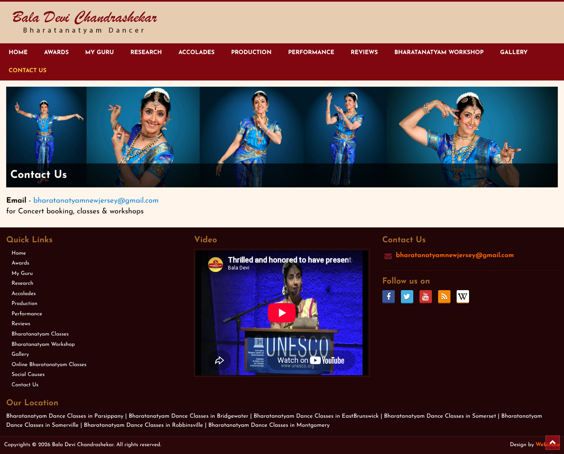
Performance (311, 53)
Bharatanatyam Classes (40, 334)
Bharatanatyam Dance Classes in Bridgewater (189, 416)
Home (18, 53)
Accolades (196, 53)
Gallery (514, 53)
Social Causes (28, 375)
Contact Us (27, 71)
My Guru (99, 53)
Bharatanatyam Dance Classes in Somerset (441, 416)
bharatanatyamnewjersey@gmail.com (96, 201)
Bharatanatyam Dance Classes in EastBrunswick (316, 416)
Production (251, 53)
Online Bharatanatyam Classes (49, 365)
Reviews (364, 53)
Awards (56, 53)
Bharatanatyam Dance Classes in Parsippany (65, 416)
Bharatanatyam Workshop (438, 53)
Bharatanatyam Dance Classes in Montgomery (268, 425)
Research (146, 53)
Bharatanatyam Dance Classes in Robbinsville (144, 425)
